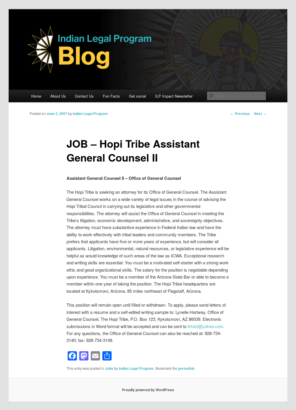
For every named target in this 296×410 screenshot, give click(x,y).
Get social (137, 96)
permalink (186, 368)
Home (36, 96)
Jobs (109, 368)
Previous (240, 113)
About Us (58, 96)
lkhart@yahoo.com (205, 326)
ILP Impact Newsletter (174, 96)
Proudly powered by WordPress (148, 389)
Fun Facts (111, 96)
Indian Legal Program (90, 113)
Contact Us (84, 96)
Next (260, 113)
